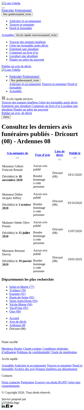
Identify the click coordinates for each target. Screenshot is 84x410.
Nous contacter (11, 382)
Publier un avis (17, 113)
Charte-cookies (32, 348)
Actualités (8, 35)
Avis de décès (17, 321)
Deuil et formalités (20, 28)
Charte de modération (63, 352)
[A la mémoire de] (17, 157)
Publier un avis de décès (16, 66)
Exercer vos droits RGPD (51, 382)
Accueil (14, 318)
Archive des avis (24, 369)
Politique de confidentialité (33, 352)
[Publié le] (74, 157)
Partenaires (27, 382)
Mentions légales (12, 348)
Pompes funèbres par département (56, 369)
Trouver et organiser (21, 24)
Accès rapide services (36, 35)
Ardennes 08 (17, 325)
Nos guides (17, 14)
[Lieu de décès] (59, 159)
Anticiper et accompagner (25, 21)
